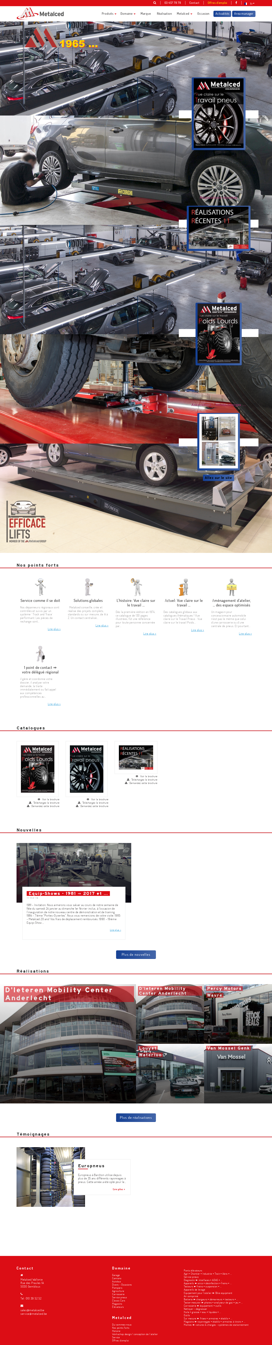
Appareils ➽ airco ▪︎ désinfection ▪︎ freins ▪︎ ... (208, 1283)
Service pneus (119, 1297)
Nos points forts (120, 1327)
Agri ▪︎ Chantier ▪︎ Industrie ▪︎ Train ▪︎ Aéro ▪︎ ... (208, 1273)
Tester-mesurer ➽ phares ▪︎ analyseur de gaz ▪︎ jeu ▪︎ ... (213, 1302)
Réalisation (164, 14)
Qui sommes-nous (122, 1324)
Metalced (183, 14)
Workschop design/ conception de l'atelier (135, 1334)
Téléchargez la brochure (46, 802)
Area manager (243, 14)
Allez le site (218, 477)
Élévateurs (118, 1306)
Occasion (203, 14)
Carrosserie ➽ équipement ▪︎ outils (202, 1305)
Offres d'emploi (120, 1340)
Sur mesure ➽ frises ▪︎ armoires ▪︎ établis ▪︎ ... (208, 1318)
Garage (116, 1275)
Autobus (116, 1281)
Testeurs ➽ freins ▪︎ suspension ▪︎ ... (203, 1286)
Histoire (116, 1330)
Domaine (126, 14)
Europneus (91, 1165)
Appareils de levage (194, 1289)
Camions (116, 1278)
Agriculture (118, 1291)
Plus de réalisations (136, 1117)
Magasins (117, 1303)
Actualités (222, 14)
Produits (107, 14)
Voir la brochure (51, 799)
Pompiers (117, 1287)
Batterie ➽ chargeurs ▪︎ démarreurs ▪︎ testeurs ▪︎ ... (211, 1299)
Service (116, 1337)
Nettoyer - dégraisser (195, 1308)
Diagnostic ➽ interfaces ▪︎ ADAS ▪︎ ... (203, 1280)
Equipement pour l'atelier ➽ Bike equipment (208, 1293)
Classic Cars (118, 1300)
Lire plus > (54, 629)
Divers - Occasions (122, 1284)
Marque (146, 14)
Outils (187, 1315)
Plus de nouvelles (136, 954)
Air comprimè (191, 1296)
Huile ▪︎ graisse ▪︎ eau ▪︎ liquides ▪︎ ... (202, 1312)
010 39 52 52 (34, 1298)
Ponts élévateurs (193, 1270)
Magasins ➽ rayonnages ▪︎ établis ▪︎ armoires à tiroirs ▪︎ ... (215, 1321)
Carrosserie (118, 1294)
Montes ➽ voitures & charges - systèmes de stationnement (216, 1324)
